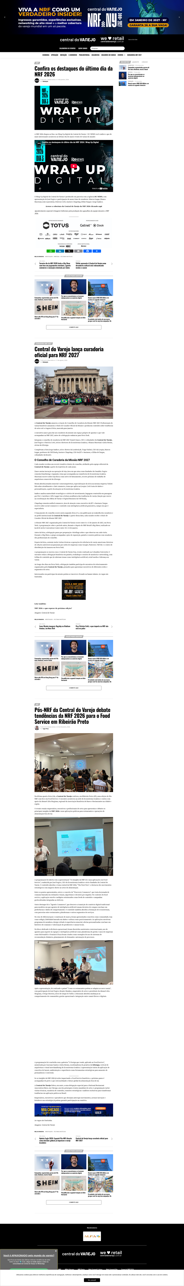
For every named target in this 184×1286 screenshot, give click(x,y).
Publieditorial (84, 55)
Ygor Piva (46, 729)
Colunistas (95, 55)
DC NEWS (98, 197)
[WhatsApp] (50, 251)
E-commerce (73, 55)
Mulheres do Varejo (108, 55)
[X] (69, 251)
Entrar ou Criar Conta (132, 39)
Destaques (49, 256)
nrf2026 (56, 256)
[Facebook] (87, 251)
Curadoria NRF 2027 (134, 55)
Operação (54, 55)
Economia (45, 55)
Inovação (63, 55)
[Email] (78, 251)
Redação (45, 81)
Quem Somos (82, 48)
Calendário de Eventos (67, 48)
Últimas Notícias (66, 256)
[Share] (96, 251)
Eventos (120, 55)
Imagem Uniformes (61, 211)
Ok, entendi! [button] (92, 1280)
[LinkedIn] (60, 251)
